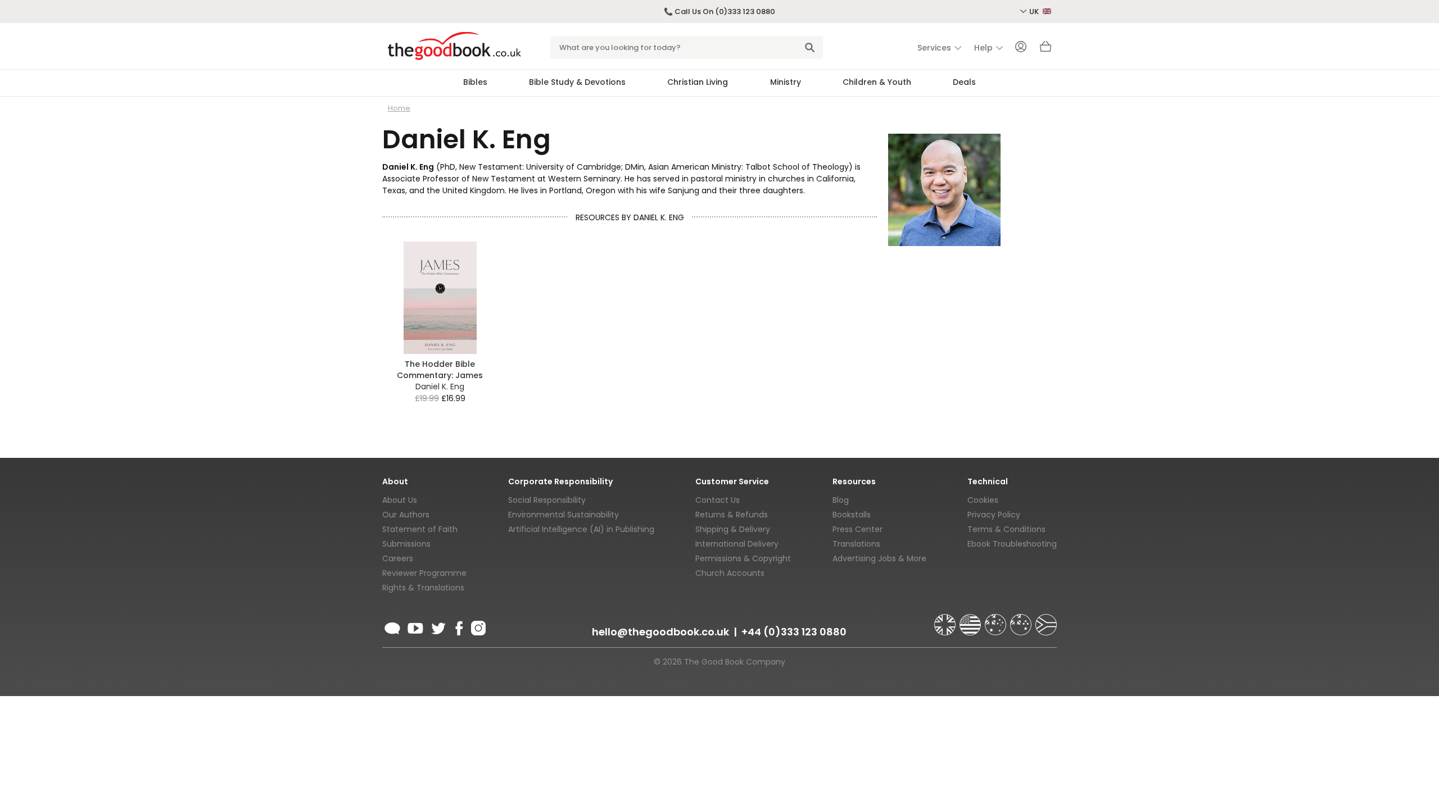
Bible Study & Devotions (577, 82)
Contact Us (717, 500)
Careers (397, 558)
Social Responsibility (547, 500)
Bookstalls (851, 514)
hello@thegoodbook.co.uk (660, 632)
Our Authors (405, 514)
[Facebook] (458, 626)
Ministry (785, 82)
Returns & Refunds (731, 514)
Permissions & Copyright (743, 558)
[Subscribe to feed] (392, 626)
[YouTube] (415, 626)
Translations (856, 543)
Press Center (857, 529)
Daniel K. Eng (439, 386)
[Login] (1020, 47)
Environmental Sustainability (563, 514)
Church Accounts (729, 573)
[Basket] (1045, 49)
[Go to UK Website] (946, 619)
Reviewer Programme (424, 573)
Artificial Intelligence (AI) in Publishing (581, 529)
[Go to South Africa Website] (1046, 619)
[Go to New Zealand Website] (1022, 619)
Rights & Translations (423, 587)
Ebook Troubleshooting (1012, 543)
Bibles (475, 82)
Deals (964, 82)
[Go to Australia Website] (996, 619)
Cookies (982, 500)
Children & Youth (877, 82)
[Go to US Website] (971, 619)
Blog (840, 500)
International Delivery (737, 543)
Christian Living (697, 82)
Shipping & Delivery (732, 529)
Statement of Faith (420, 529)
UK (1034, 11)
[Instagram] (477, 626)
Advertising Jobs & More (879, 558)
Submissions (406, 543)
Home (399, 108)
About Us (399, 500)
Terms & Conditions (1006, 529)
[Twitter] (437, 626)
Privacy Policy (993, 514)
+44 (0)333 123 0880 (794, 632)
